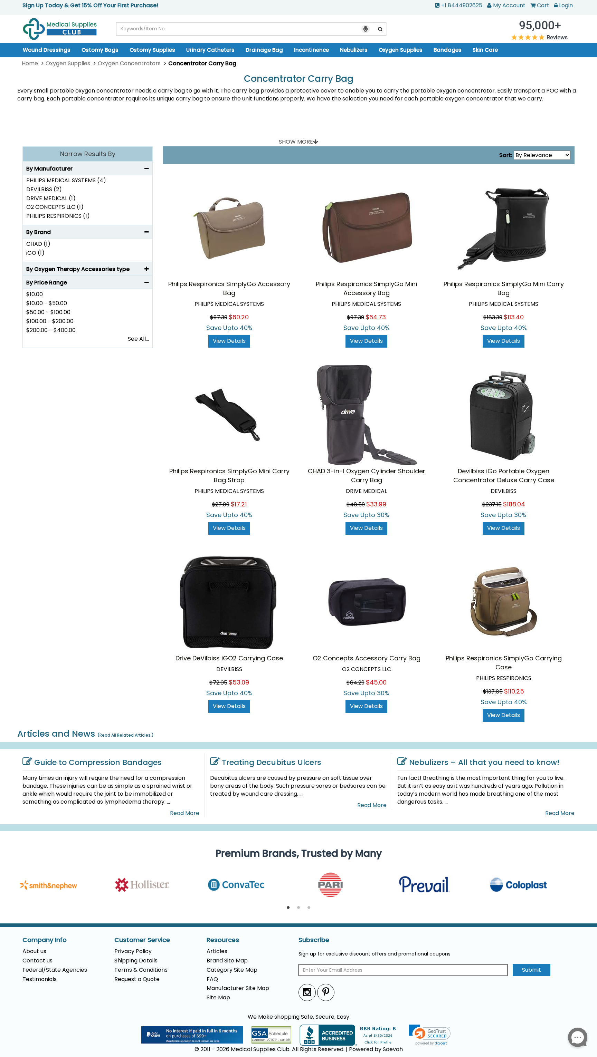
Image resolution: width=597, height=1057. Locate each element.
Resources (223, 940)
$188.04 (514, 504)
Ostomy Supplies (152, 50)
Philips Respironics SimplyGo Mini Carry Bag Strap (229, 475)
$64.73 (376, 317)
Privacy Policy (133, 951)
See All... (138, 339)
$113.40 (514, 317)
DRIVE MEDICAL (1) (51, 198)
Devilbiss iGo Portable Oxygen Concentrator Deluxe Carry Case (503, 475)
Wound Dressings (46, 50)
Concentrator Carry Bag (298, 79)
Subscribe (313, 940)
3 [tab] (308, 907)
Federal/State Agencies (54, 970)
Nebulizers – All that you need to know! (484, 762)
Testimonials (39, 979)
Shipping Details (136, 960)
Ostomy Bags (100, 50)
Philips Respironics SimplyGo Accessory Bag (229, 288)
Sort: (505, 155)
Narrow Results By (87, 153)
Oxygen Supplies (401, 50)
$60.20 (239, 317)
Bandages (448, 50)
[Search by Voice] (365, 29)
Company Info (44, 940)
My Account (509, 5)
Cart (543, 5)
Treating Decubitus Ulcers (271, 762)
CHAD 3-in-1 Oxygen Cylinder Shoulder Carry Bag (366, 475)
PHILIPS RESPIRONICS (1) (58, 216)
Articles (217, 951)
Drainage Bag (264, 50)
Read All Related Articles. (126, 735)
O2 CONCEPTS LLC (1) (55, 207)
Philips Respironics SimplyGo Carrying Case (504, 662)
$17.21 (239, 504)
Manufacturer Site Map (238, 988)
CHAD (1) (38, 244)
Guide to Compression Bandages (98, 762)
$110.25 (514, 691)
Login (566, 5)
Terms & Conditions (141, 970)
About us (34, 951)
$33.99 (376, 504)
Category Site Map (232, 970)
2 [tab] (298, 907)
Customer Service (142, 940)
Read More (184, 813)
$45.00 (376, 682)
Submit (531, 970)
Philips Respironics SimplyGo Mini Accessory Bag (366, 288)
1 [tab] (288, 907)
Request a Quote (137, 979)
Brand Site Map (227, 960)
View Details (229, 341)
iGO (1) (35, 253)
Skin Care (485, 50)
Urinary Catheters (210, 50)
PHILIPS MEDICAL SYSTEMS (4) (66, 180)
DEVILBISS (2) (44, 189)
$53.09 (239, 682)
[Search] (380, 29)
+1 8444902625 (461, 5)
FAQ (212, 979)
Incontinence (311, 50)
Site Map (218, 997)
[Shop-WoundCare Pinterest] (325, 992)
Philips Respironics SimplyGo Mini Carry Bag (504, 288)
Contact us (37, 960)
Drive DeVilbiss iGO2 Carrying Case (229, 658)
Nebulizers (354, 50)
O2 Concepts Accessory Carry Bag (366, 658)
